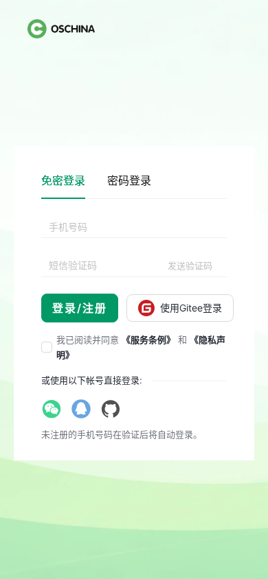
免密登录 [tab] (63, 180)
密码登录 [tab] (129, 180)
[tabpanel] (134, 269)
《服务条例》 (148, 339)
